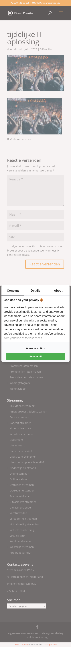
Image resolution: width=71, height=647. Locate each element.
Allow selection (35, 348)
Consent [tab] (13, 290)
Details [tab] (35, 290)
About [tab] (58, 290)
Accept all (35, 356)
